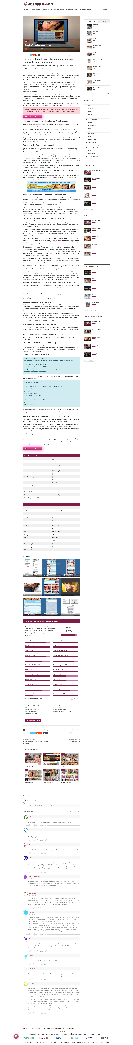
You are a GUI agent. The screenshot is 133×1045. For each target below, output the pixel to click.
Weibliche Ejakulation (93, 156)
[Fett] (31, 806)
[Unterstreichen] (35, 806)
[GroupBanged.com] (87, 238)
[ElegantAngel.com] (87, 195)
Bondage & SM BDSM (93, 119)
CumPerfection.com (96, 186)
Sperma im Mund (68, 730)
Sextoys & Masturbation (93, 147)
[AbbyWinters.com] (87, 253)
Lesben (89, 136)
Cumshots (41, 730)
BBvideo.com (95, 244)
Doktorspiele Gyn (92, 125)
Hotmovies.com (97, 45)
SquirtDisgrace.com (75, 741)
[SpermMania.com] (87, 180)
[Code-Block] (46, 806)
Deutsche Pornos (73, 10)
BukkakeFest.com (96, 170)
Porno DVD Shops (92, 139)
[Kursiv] (33, 806)
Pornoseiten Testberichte (92, 103)
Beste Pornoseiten (58, 10)
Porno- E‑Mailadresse (52, 177)
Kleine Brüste (91, 133)
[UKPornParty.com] (87, 346)
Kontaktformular (70, 1028)
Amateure (90, 111)
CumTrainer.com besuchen (33, 116)
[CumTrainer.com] (51, 191)
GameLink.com (97, 52)
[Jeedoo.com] (87, 272)
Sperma (89, 150)
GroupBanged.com (96, 236)
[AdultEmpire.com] (87, 304)
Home (26, 10)
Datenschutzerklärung (34, 1028)
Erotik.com (95, 24)
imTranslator (57, 240)
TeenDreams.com (97, 80)
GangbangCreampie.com (98, 201)
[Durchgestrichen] (37, 806)
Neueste (103, 21)
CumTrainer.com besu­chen (33, 720)
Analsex (90, 114)
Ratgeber (46, 10)
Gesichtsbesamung (59, 730)
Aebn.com (95, 31)
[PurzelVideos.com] (69, 775)
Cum (37, 730)
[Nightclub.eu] (87, 280)
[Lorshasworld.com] (51, 775)
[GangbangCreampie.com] (87, 203)
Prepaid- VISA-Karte (34, 167)
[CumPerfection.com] (87, 187)
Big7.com (95, 73)
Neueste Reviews (86, 10)
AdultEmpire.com (97, 59)
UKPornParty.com (96, 345)
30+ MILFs (90, 108)
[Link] (48, 806)
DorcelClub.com (97, 87)
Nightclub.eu (95, 279)
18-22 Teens (91, 105)
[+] (52, 805)
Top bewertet (91, 21)
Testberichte (36, 10)
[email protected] (38, 395)
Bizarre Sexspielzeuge (30, 730)
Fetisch (89, 128)
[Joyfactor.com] (69, 759)
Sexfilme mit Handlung (93, 145)
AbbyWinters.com (97, 66)
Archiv (26, 41)
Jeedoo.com (95, 271)
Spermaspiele (75, 730)
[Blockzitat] (44, 806)
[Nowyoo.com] (51, 759)
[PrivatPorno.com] (33, 775)
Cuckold (90, 122)
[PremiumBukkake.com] (33, 759)
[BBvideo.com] (87, 246)
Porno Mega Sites (92, 142)
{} (50, 805)
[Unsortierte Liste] (42, 806)
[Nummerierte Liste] (39, 806)
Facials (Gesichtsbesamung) (50, 730)
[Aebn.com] (87, 296)
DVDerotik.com (97, 38)
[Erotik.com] (87, 288)
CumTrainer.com (59, 95)
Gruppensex (91, 131)
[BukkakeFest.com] (87, 172)
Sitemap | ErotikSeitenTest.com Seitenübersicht (53, 1028)
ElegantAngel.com (96, 193)
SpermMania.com (96, 178)
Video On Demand (92, 153)
